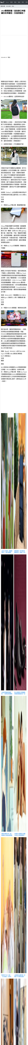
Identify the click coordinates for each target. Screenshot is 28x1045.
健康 (19, 2)
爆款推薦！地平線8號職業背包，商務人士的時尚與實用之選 (19, 552)
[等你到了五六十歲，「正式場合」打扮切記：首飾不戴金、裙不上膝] (7, 973)
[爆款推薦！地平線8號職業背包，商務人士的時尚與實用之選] (20, 549)
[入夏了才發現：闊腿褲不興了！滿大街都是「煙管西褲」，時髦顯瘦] (7, 549)
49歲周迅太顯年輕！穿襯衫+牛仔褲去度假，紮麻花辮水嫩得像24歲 (19, 976)
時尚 (13, 6)
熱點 (15, 2)
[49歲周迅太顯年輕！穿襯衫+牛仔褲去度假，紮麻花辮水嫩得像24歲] (20, 973)
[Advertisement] (14, 398)
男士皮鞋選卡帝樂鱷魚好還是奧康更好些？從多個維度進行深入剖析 (19, 694)
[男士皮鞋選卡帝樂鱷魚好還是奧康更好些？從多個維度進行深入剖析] (20, 690)
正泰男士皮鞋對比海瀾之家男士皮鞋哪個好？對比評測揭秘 (19, 835)
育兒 (23, 2)
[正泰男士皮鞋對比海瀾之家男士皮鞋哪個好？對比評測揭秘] (20, 831)
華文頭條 (8, 6)
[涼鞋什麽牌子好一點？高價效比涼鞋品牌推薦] (7, 831)
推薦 (11, 2)
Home (7, 2)
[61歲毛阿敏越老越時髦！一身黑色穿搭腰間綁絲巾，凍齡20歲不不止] (7, 690)
